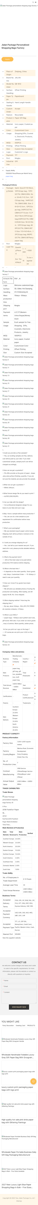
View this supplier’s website (12, 938)
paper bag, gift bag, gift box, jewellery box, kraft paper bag (17, 674)
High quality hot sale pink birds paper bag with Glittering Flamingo (17, 1121)
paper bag (9, 176)
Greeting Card (20, 1025)
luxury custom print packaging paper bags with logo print (17, 1088)
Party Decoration (8, 1025)
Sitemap (19, 1201)
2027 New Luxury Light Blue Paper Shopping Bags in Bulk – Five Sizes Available (16, 1186)
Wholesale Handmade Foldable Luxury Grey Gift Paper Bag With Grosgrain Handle (18, 1056)
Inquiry (7, 59)
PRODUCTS (31, 1025)
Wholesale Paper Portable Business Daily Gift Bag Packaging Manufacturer (19, 1153)
